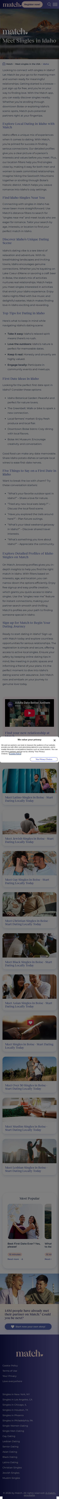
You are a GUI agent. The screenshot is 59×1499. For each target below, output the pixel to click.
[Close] (54, 740)
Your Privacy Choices (44, 759)
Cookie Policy (15, 754)
